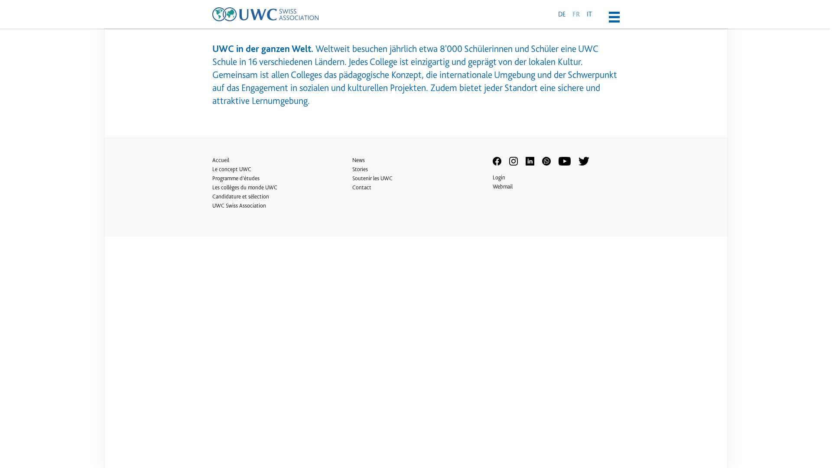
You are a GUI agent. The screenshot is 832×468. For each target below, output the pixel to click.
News (358, 160)
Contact (361, 187)
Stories (360, 169)
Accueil (220, 160)
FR (576, 14)
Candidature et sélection (240, 196)
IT (589, 14)
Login (499, 177)
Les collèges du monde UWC (244, 187)
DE (562, 14)
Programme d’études (236, 178)
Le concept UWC (231, 169)
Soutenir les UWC (372, 178)
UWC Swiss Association (239, 205)
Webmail (503, 186)
